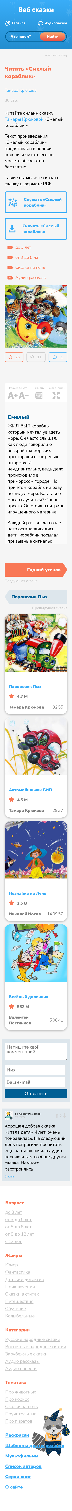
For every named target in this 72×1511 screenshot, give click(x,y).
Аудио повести (21, 1368)
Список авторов (23, 1466)
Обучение (15, 1309)
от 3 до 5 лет (18, 1219)
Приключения (20, 1287)
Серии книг (18, 1477)
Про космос (17, 1399)
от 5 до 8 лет (18, 1227)
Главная (18, 23)
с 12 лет (13, 1241)
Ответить (9, 1176)
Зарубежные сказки (26, 1354)
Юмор (11, 1265)
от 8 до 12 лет (19, 1234)
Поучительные (20, 1414)
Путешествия (19, 1301)
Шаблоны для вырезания (34, 1445)
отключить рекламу (56, 55)
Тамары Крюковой (24, 119)
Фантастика (17, 1272)
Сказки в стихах (22, 1294)
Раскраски (17, 1435)
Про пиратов (18, 1421)
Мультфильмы (21, 1456)
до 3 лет (13, 1212)
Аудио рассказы (22, 1361)
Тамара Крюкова (20, 90)
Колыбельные (20, 1316)
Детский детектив (24, 1279)
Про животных (20, 1392)
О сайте (14, 1487)
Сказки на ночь (21, 1406)
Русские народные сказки (32, 1339)
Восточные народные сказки (35, 1347)
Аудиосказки (56, 23)
